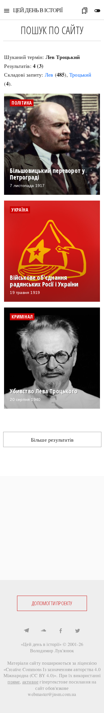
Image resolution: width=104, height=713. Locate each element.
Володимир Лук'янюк (52, 650)
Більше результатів (52, 439)
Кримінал (22, 317)
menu (6, 10)
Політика (22, 103)
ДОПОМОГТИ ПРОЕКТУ (52, 603)
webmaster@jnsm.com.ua (52, 694)
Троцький (80, 74)
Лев (49, 74)
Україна (20, 210)
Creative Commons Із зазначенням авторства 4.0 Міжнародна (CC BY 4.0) (52, 672)
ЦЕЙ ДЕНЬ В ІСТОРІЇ (38, 10)
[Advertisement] (52, 528)
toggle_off (97, 10)
